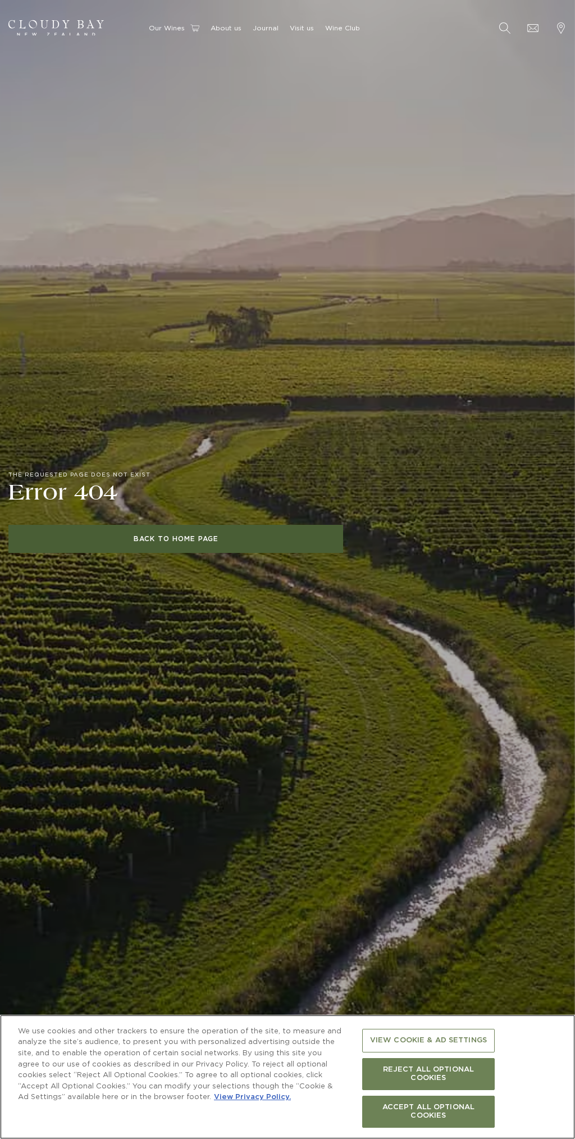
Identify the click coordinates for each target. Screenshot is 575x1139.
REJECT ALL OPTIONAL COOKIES (428, 1074)
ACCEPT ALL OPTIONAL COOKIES (428, 1112)
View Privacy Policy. (252, 1097)
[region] (287, 1077)
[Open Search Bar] (504, 28)
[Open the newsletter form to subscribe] (533, 28)
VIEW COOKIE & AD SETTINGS (428, 1040)
